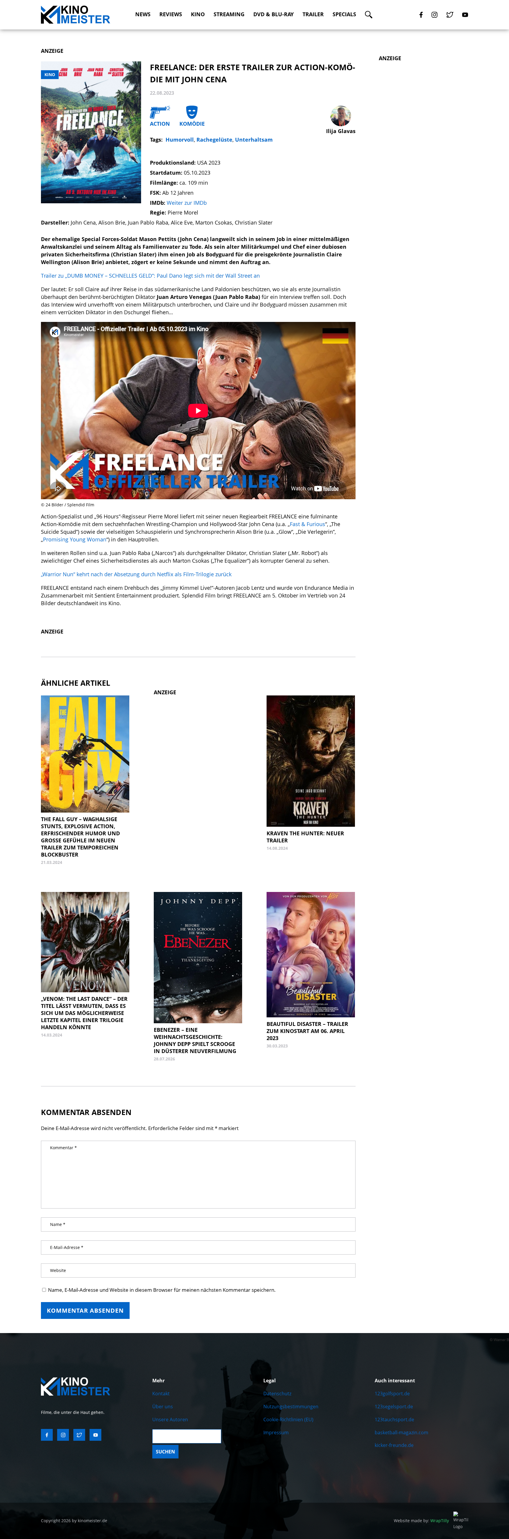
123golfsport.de (392, 1393)
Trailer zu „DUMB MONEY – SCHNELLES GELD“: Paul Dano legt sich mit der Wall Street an (150, 275)
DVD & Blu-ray (273, 14)
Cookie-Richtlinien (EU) (288, 1419)
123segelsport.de (394, 1406)
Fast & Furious (307, 524)
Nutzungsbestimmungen (290, 1406)
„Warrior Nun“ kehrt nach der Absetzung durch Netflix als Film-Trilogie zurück (136, 574)
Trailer (313, 14)
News (143, 14)
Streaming (229, 14)
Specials (344, 14)
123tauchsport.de (394, 1419)
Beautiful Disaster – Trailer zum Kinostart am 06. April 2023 (307, 1031)
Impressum (276, 1432)
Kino (198, 14)
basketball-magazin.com (401, 1432)
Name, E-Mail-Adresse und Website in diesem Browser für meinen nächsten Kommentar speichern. (162, 1289)
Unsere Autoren (170, 1419)
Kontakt (161, 1393)
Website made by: (421, 1520)
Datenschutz (277, 1393)
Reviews (170, 14)
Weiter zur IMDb (187, 202)
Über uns (162, 1406)
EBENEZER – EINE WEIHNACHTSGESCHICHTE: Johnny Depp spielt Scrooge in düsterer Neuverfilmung (195, 1040)
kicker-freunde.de (394, 1445)
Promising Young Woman (74, 539)
